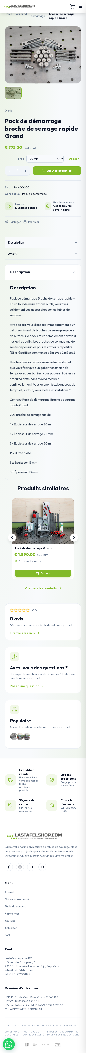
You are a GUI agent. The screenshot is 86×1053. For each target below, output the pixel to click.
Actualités (11, 928)
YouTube (10, 921)
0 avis (8, 110)
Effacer (73, 159)
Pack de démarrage (38, 14)
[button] (9, 1044)
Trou (21, 159)
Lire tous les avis (22, 633)
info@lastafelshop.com (19, 970)
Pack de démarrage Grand (33, 548)
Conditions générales (12, 1033)
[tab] (43, 242)
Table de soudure (15, 906)
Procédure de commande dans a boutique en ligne (63, 1033)
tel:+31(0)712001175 (17, 974)
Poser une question (24, 686)
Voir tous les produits (41, 588)
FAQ (7, 935)
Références (12, 913)
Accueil (9, 892)
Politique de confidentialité (33, 1033)
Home (8, 14)
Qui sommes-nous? (17, 899)
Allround (21, 14)
